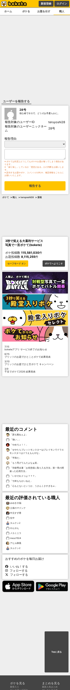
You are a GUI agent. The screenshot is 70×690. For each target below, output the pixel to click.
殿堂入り (14, 686)
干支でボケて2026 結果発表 (19, 370)
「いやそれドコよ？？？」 (23, 476)
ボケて (5, 197)
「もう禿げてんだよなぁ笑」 (24, 462)
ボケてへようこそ (54, 263)
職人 (61, 11)
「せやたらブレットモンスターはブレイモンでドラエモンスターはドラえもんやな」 (37, 451)
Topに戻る (56, 652)
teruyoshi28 (27, 197)
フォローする (18, 570)
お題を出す (43, 11)
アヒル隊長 (15, 543)
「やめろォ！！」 (19, 444)
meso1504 (15, 538)
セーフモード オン (16, 263)
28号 (22, 110)
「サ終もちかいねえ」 (21, 481)
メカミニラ (15, 533)
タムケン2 (15, 523)
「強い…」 (15, 439)
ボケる (26, 11)
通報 (39, 197)
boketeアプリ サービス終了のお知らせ (25, 348)
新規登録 (46, 3)
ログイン (62, 3)
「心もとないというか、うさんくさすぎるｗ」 (33, 486)
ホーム (8, 11)
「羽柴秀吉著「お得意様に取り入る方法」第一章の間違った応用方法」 (37, 469)
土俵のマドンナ (18, 508)
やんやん (14, 528)
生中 (12, 518)
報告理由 (10, 138)
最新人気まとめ (50, 686)
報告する (35, 185)
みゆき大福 (15, 503)
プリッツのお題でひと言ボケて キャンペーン (29, 363)
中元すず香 (15, 513)
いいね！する (18, 566)
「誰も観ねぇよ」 (19, 434)
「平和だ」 (15, 457)
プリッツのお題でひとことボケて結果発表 (27, 355)
